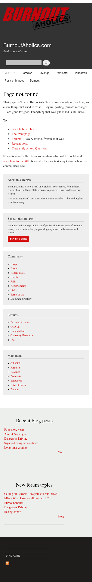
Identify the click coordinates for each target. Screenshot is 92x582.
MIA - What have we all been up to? (26, 498)
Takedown (80, 73)
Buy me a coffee (18, 238)
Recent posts (20, 143)
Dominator (62, 73)
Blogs (13, 264)
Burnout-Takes (18, 331)
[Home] (46, 19)
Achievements (18, 286)
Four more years (14, 429)
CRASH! (10, 73)
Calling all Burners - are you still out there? (30, 494)
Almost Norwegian (15, 434)
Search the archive (23, 129)
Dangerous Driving (15, 438)
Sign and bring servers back (21, 443)
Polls (13, 281)
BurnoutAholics (13, 503)
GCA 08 (14, 327)
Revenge (44, 73)
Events (14, 277)
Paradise (26, 73)
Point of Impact (14, 80)
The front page (21, 134)
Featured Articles (20, 322)
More (61, 452)
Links (13, 290)
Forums (16, 138)
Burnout (35, 80)
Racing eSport (12, 512)
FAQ (12, 340)
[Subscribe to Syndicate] (7, 562)
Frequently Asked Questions (30, 148)
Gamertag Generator (21, 335)
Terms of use (17, 294)
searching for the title (16, 161)
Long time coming (15, 447)
